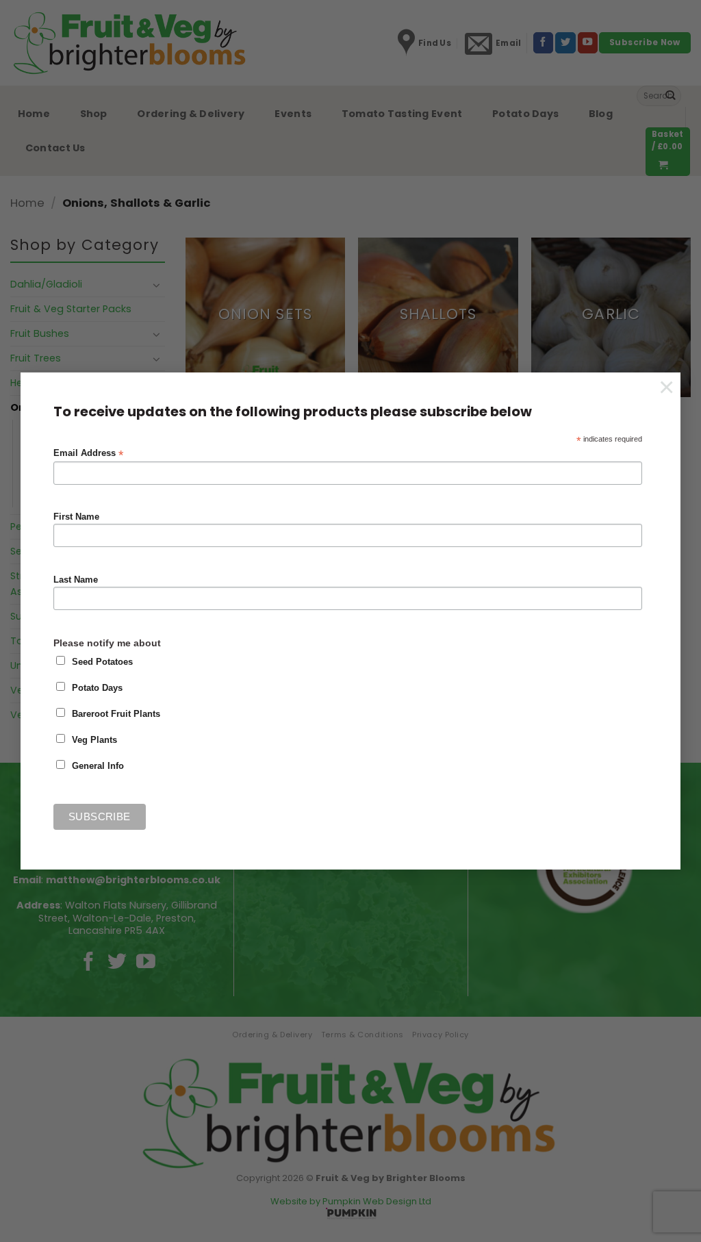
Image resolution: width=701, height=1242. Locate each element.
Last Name (75, 580)
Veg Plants (94, 740)
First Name (76, 517)
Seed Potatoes (102, 662)
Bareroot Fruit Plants (116, 714)
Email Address (88, 453)
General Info (98, 766)
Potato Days (97, 688)
